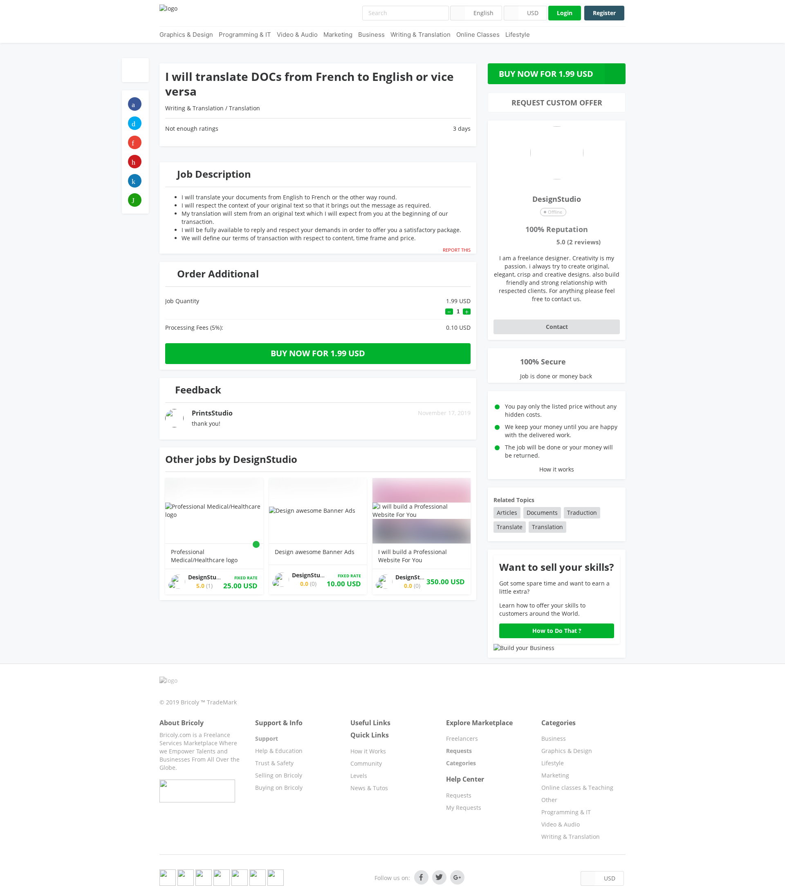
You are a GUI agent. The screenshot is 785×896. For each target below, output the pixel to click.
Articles (507, 512)
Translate (510, 527)
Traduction (582, 512)
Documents (542, 512)
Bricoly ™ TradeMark (209, 702)
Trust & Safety (274, 763)
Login (564, 13)
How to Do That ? (556, 631)
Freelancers (462, 738)
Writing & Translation (420, 34)
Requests (458, 795)
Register (604, 13)
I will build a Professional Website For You (412, 556)
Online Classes (478, 34)
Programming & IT (245, 34)
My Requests (463, 807)
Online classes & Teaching (577, 787)
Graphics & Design (186, 34)
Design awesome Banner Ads (314, 552)
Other (549, 800)
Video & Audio (297, 34)
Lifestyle (517, 34)
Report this (457, 250)
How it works (556, 469)
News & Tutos (369, 788)
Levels (358, 776)
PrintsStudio (212, 413)
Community (366, 763)
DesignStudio (556, 198)
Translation (244, 108)
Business (371, 34)
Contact (557, 327)
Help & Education (279, 751)
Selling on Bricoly (278, 775)
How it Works (368, 751)
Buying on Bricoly (279, 787)
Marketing (337, 34)
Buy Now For (546, 73)
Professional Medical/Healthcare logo (204, 556)
